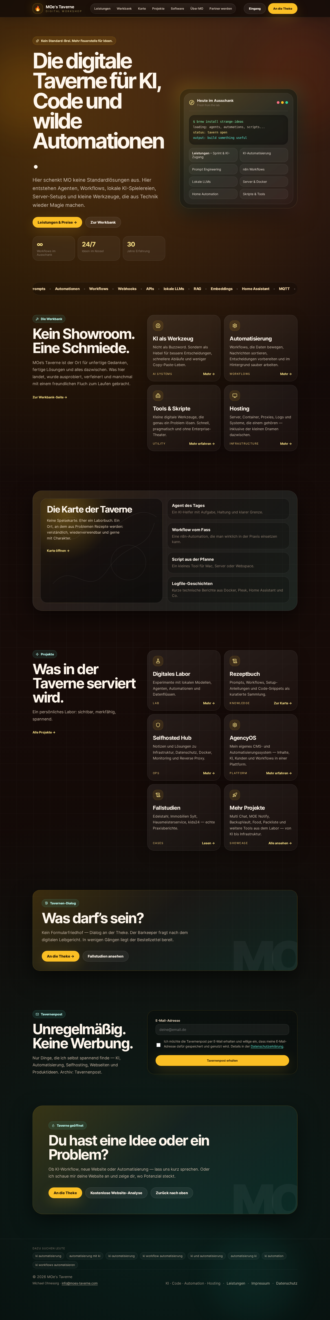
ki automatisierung (48, 1256)
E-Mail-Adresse (168, 1020)
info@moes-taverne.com (80, 1283)
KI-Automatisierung (257, 153)
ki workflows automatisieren (55, 1265)
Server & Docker (255, 181)
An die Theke (65, 1193)
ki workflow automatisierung (163, 1256)
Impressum (260, 1283)
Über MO (196, 8)
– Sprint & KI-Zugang (211, 155)
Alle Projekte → (44, 732)
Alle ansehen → (280, 843)
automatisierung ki (244, 1256)
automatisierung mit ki (84, 1256)
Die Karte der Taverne (89, 509)
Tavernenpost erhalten (222, 1060)
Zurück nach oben (172, 1193)
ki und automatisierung (207, 1256)
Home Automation (205, 194)
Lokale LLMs (201, 181)
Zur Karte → (283, 703)
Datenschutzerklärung (267, 1046)
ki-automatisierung (121, 1256)
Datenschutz (286, 1283)
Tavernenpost (88, 1072)
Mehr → (209, 374)
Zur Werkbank (103, 222)
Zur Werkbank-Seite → (50, 397)
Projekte (158, 8)
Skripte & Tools (254, 194)
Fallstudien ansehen (105, 956)
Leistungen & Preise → (57, 222)
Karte (142, 8)
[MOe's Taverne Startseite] (38, 8)
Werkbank (124, 8)
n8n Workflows (253, 169)
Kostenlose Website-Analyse (116, 1193)
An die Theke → (60, 956)
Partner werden (220, 8)
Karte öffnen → (58, 550)
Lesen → (208, 843)
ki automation (274, 1256)
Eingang (255, 8)
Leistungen (102, 8)
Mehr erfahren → (202, 443)
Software (177, 8)
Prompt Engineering (206, 169)
